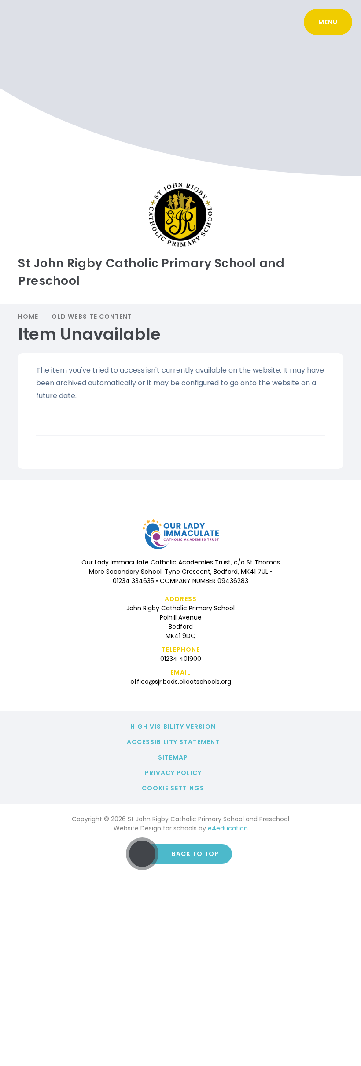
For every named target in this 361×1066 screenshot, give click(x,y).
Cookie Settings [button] (173, 788)
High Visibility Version (173, 726)
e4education (228, 828)
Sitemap (173, 757)
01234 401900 (180, 658)
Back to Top (195, 853)
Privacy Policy (173, 772)
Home (28, 316)
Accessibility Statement (173, 742)
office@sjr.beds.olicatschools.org (180, 681)
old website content (92, 316)
